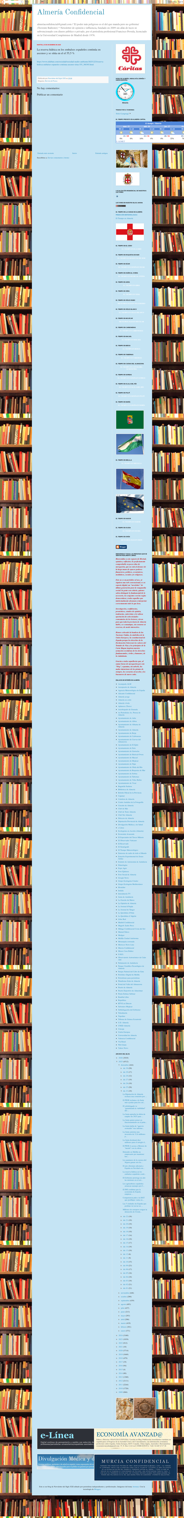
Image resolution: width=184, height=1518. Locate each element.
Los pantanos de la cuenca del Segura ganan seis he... (134, 1161)
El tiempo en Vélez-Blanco (131, 312)
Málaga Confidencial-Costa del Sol (131, 928)
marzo (123, 1323)
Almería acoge (124, 696)
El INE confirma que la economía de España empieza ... (132, 1191)
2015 (121, 1369)
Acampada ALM (124, 684)
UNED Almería (124, 1025)
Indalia (121, 890)
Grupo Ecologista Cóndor (128, 881)
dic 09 (126, 1265)
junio (123, 1311)
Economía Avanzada (126, 834)
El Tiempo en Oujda (131, 531)
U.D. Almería (123, 1022)
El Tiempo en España (127, 267)
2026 (121, 1057)
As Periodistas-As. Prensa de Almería (129, 713)
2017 (121, 1362)
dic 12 (126, 1254)
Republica (122, 1000)
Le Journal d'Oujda (125, 906)
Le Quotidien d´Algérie (127, 916)
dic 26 (126, 1083)
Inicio (74, 153)
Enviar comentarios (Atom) (58, 157)
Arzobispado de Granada (128, 709)
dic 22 (126, 1216)
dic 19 (126, 1227)
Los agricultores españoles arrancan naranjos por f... (133, 1184)
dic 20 (126, 1224)
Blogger (97, 1489)
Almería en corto (124, 700)
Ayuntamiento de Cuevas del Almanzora (129, 740)
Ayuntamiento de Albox (127, 721)
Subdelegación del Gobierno (129, 1009)
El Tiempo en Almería (124, 218)
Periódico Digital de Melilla (129, 974)
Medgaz (121, 935)
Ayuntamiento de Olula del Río (130, 767)
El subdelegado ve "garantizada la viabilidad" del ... (134, 1108)
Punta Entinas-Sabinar (126, 993)
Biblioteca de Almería (126, 789)
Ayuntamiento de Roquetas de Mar (131, 770)
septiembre (125, 1300)
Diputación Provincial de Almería (131, 821)
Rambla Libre (123, 997)
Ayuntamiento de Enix (127, 748)
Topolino (121, 1016)
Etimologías (122, 865)
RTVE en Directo (125, 1003)
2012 (121, 1380)
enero (123, 1330)
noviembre (125, 1293)
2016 (121, 1365)
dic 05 (126, 1273)
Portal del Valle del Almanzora (130, 984)
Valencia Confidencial (126, 1038)
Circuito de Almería (126, 805)
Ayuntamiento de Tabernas (128, 776)
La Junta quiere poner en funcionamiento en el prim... (135, 1121)
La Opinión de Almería (127, 903)
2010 (121, 1388)
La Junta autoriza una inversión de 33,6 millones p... (134, 1134)
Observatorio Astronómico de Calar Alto (132, 958)
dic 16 (126, 1239)
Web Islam (122, 1044)
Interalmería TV (124, 893)
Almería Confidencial (70, 12)
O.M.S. (121, 954)
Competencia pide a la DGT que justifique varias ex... (134, 1198)
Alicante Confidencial (126, 693)
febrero (124, 1327)
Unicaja (121, 1029)
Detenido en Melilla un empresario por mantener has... (133, 1154)
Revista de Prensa (51, 81)
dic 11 (126, 1258)
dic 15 (126, 1242)
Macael (137, 340)
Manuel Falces (123, 932)
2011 (121, 1384)
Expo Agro (122, 868)
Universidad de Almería (127, 1035)
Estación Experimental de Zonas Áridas (130, 857)
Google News (123, 877)
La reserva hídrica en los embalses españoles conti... (134, 1172)
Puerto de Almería (125, 987)
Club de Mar (123, 808)
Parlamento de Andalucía (128, 963)
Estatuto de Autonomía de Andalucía (132, 861)
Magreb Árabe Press (126, 925)
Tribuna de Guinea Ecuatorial (129, 1019)
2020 (121, 1350)
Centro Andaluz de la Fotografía (130, 802)
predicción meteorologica (126, 215)
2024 (121, 1335)
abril (123, 1319)
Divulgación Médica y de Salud (130, 824)
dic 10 (126, 1261)
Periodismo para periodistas (129, 978)
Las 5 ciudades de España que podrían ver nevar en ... (134, 1204)
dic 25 (126, 1087)
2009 (121, 1392)
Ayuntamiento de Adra (127, 718)
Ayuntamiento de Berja (127, 733)
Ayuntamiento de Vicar (127, 783)
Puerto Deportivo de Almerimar (130, 990)
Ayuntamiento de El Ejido (128, 745)
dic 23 (126, 1091)
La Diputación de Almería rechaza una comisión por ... (135, 1095)
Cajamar (121, 795)
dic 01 (126, 1288)
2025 (121, 1061)
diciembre (125, 1065)
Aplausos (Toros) (125, 706)
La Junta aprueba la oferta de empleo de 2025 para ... (134, 1115)
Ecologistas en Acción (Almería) (131, 831)
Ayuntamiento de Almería (128, 730)
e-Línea (121, 827)
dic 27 (126, 1079)
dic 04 (126, 1277)
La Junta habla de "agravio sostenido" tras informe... (133, 1127)
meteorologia (124, 303)
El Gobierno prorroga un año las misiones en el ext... (134, 1178)
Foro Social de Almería (127, 874)
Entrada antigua (101, 153)
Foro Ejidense (123, 871)
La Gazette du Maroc (126, 900)
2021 (121, 1346)
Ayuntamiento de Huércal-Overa (130, 754)
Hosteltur (121, 887)
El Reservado (123, 843)
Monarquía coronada (126, 941)
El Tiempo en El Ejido (131, 249)
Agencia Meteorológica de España (131, 690)
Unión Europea (124, 1032)
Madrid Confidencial (126, 922)
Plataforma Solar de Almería (129, 981)
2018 (121, 1358)
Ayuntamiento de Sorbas (127, 773)
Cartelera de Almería (126, 799)
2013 (121, 1377)
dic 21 (126, 1220)
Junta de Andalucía (125, 897)
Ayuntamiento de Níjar (127, 764)
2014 (121, 1373)
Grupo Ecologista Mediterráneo (130, 884)
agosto (124, 1304)
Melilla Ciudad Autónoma (128, 938)
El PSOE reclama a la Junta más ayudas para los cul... (134, 1101)
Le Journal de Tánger (126, 909)
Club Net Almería (125, 815)
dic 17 (126, 1235)
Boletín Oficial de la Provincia (129, 792)
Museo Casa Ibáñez (125, 951)
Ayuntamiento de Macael (128, 757)
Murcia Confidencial (126, 948)
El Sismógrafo (123, 846)
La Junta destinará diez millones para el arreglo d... (134, 1141)
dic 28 (126, 1075)
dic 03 (126, 1280)
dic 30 (126, 1068)
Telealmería (122, 1013)
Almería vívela (124, 703)
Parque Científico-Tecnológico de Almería (131, 967)
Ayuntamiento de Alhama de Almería (129, 725)
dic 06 (126, 1269)
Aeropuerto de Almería (127, 687)
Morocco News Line (126, 944)
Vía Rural (122, 1041)
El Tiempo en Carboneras (131, 331)
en (128, 258)
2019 (121, 1354)
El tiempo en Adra (131, 285)
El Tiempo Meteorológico (128, 850)
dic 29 (126, 1072)
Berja (137, 349)
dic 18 (126, 1231)
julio (123, 1308)
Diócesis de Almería (126, 818)
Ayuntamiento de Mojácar (128, 760)
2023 (121, 1339)
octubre (124, 1296)
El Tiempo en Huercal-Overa (131, 276)
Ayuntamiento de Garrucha (128, 751)
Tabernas (137, 358)
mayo (123, 1315)
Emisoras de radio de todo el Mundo (132, 853)
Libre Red (122, 919)
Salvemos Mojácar (125, 1006)
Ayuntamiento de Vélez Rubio (130, 780)
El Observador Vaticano (127, 840)
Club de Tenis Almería (127, 811)
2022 (121, 1343)
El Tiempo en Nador (131, 522)
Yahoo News (123, 1048)
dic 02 (126, 1284)
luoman (136, 1486)
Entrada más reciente (46, 153)
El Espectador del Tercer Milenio (131, 837)
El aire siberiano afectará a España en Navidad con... (134, 1167)
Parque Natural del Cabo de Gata (131, 971)
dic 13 (126, 1250)
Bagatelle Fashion (125, 786)
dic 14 (126, 1246)
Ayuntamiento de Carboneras (129, 736)
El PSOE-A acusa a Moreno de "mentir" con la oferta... (135, 1147)
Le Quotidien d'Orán (126, 912)
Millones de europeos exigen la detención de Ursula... (135, 1210)
